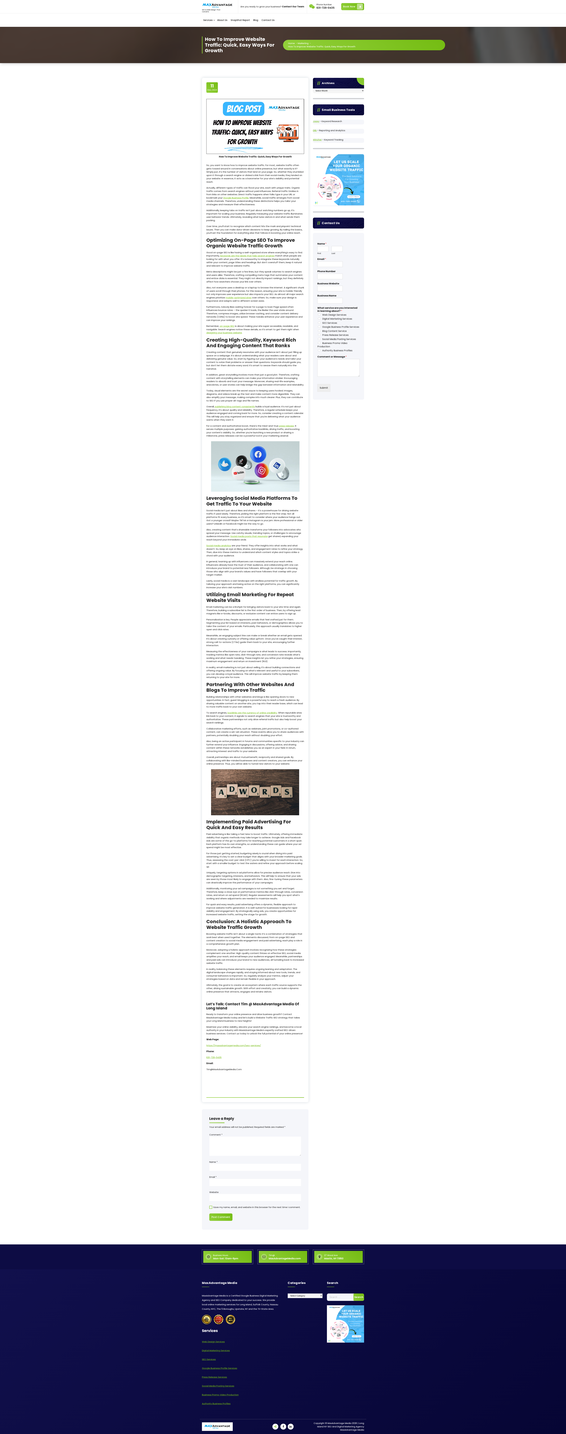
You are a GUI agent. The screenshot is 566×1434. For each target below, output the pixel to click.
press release (286, 425)
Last (333, 253)
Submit (324, 387)
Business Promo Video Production (332, 344)
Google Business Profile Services (340, 327)
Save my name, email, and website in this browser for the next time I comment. (256, 1207)
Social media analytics (218, 545)
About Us (222, 20)
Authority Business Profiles (337, 350)
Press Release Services (335, 335)
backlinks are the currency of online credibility (252, 712)
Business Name (326, 295)
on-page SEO (227, 326)
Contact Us (268, 20)
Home (291, 43)
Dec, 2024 (212, 87)
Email (213, 1177)
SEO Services (329, 323)
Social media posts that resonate (249, 536)
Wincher (317, 139)
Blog (255, 20)
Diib (315, 130)
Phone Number (326, 271)
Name (213, 1161)
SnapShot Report (240, 20)
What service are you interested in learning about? (337, 309)
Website (214, 1192)
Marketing (303, 43)
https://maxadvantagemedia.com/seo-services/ (233, 1045)
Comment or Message (332, 356)
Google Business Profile (236, 197)
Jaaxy (316, 121)
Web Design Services (334, 315)
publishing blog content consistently (235, 406)
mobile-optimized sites (238, 297)
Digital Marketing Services (337, 319)
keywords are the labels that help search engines (247, 255)
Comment (215, 1134)
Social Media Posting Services (339, 339)
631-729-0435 (214, 1057)
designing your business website (224, 332)
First (319, 253)
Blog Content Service (334, 331)
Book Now (349, 6)
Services (208, 20)
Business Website (328, 283)
